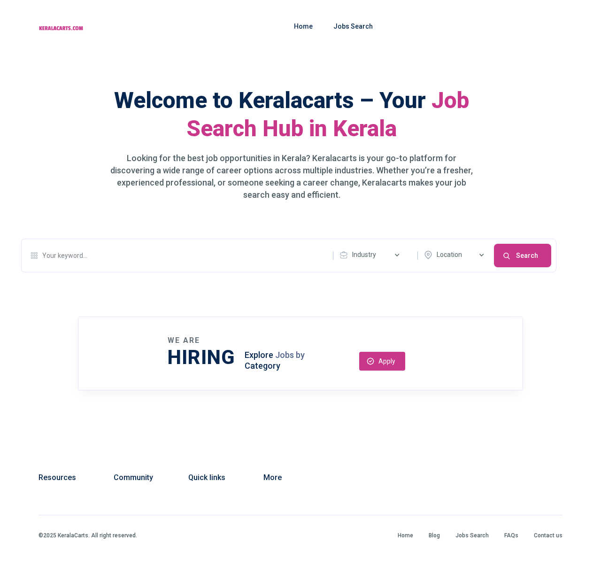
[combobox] (371, 255)
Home (303, 26)
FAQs (511, 535)
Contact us (548, 535)
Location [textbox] (449, 254)
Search (527, 255)
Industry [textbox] (364, 254)
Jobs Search (353, 26)
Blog (434, 535)
